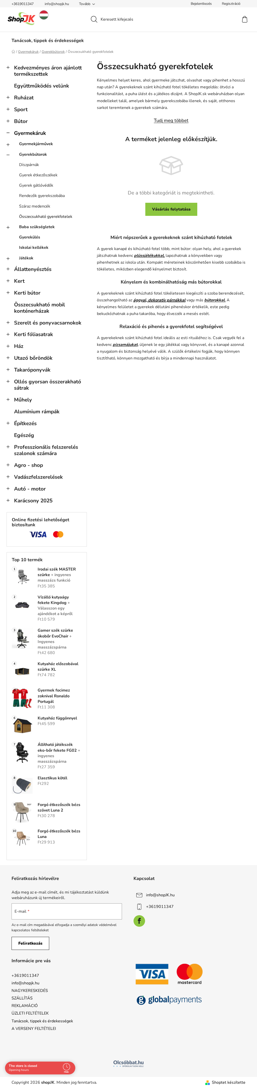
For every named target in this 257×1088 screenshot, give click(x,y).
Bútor (21, 121)
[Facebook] (139, 921)
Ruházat (24, 97)
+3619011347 (23, 4)
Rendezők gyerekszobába (42, 195)
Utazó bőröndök (33, 357)
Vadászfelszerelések (38, 476)
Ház (18, 346)
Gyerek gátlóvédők (36, 185)
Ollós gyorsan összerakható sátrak (47, 384)
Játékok (26, 258)
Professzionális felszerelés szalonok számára (46, 450)
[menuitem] (48, 40)
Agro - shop (28, 465)
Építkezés (25, 423)
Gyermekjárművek (36, 144)
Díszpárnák (29, 165)
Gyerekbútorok (33, 154)
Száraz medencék (34, 206)
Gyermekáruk (30, 133)
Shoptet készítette (228, 1082)
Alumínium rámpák (36, 411)
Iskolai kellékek (33, 247)
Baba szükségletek (37, 227)
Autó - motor (30, 488)
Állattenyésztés (32, 269)
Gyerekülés (29, 237)
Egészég (24, 435)
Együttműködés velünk (41, 85)
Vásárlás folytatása (171, 209)
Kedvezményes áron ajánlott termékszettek (48, 70)
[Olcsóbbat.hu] (128, 1063)
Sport (21, 109)
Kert (19, 281)
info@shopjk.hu (57, 4)
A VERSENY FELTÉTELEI (34, 1028)
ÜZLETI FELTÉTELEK (30, 1013)
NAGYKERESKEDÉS (30, 990)
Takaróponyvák (32, 369)
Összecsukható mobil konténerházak (39, 307)
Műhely (23, 399)
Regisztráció (231, 3)
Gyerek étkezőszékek (38, 175)
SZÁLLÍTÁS (22, 998)
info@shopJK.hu (160, 895)
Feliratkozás (30, 943)
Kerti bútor (27, 292)
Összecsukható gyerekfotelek (45, 216)
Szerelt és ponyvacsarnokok (47, 322)
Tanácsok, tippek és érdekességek (42, 1021)
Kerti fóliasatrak (33, 334)
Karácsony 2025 (33, 500)
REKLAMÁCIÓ (25, 1006)
